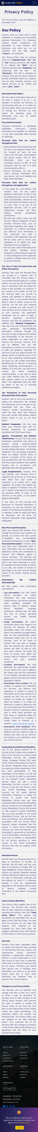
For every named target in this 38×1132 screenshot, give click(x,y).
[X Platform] (7, 1106)
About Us (6, 1055)
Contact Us (7, 1058)
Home (5, 1052)
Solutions (23, 1055)
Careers (23, 1077)
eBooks (6, 1077)
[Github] (11, 1106)
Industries (24, 1058)
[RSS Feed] (14, 1106)
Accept (19, 1128)
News (5, 1072)
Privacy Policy (8, 1061)
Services (23, 1052)
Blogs (5, 1075)
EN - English (8, 1089)
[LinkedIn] (4, 1106)
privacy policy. (24, 1122)
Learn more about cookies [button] (23, 724)
